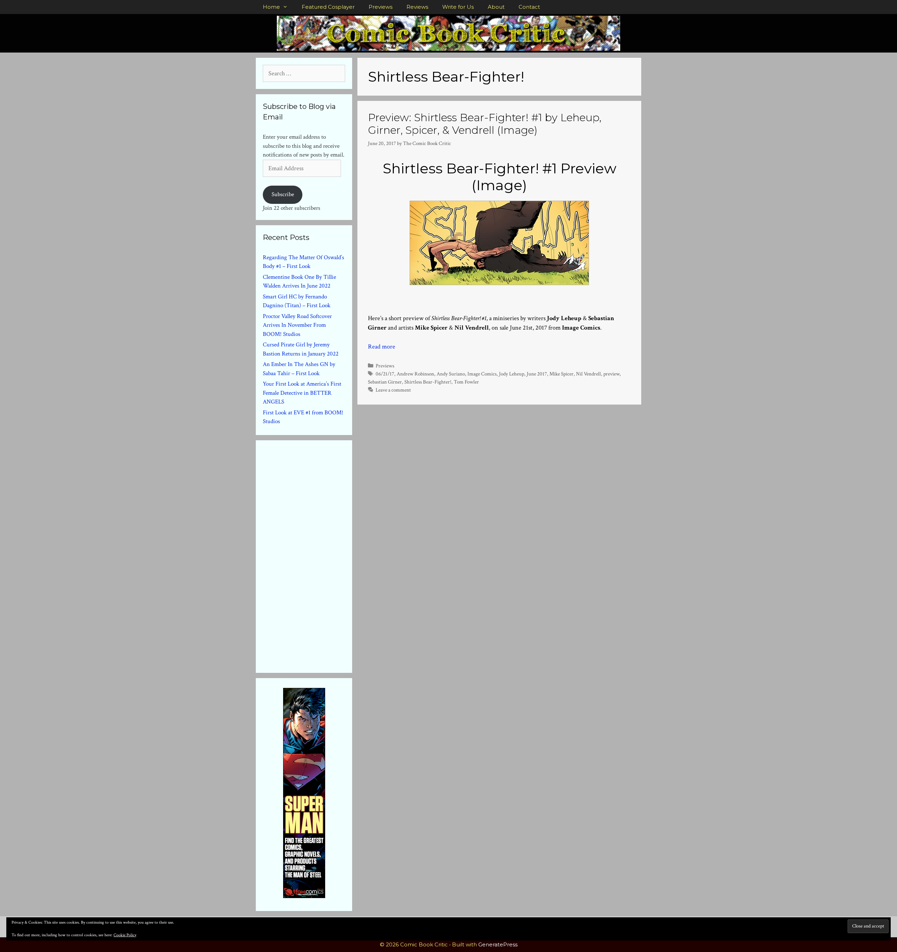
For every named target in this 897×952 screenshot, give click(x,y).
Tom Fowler (466, 381)
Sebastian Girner (385, 381)
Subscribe (283, 194)
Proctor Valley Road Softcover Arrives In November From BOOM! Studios (297, 325)
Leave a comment (393, 389)
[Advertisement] (315, 555)
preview (611, 373)
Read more (381, 347)
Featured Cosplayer (328, 7)
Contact (529, 7)
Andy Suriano (451, 373)
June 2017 (537, 373)
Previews (380, 7)
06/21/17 (385, 373)
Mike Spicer (561, 373)
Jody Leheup (511, 373)
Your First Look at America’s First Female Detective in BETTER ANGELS (302, 393)
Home (271, 7)
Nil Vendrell (588, 373)
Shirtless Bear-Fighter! (427, 381)
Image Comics (482, 373)
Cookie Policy (125, 935)
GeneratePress (498, 944)
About (496, 7)
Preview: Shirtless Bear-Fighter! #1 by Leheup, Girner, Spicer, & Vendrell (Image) (484, 124)
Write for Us (458, 7)
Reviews (417, 7)
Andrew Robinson (415, 373)
